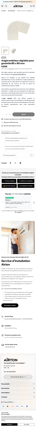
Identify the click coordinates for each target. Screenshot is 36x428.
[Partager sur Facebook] (10, 163)
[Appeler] (31, 6)
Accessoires (11, 10)
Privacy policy (4, 412)
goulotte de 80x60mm (19, 74)
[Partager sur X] (15, 163)
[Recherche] (6, 6)
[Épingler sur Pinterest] (20, 163)
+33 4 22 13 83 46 (27, 319)
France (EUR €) (8, 402)
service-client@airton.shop (13, 319)
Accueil (3, 10)
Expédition (11, 68)
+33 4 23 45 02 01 (10, 347)
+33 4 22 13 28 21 (11, 371)
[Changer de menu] (2, 6)
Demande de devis (17, 377)
